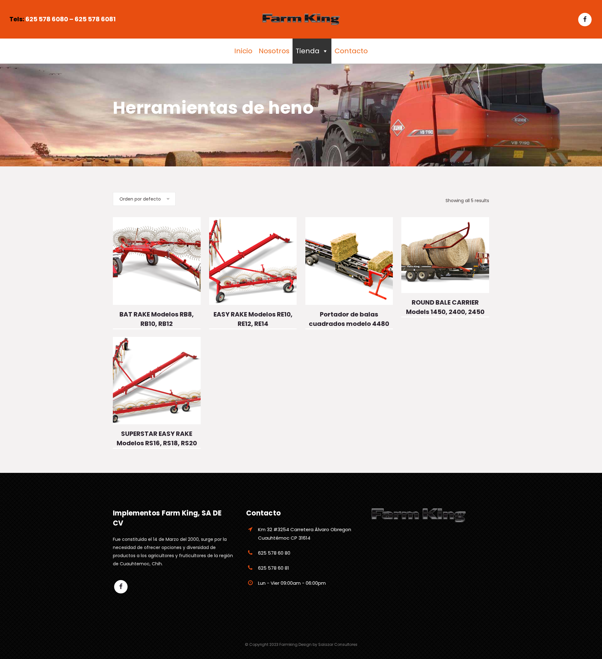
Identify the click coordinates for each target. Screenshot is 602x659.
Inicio (243, 51)
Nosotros (274, 51)
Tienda (307, 51)
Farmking (288, 644)
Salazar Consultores (337, 644)
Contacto (351, 51)
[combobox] (144, 199)
